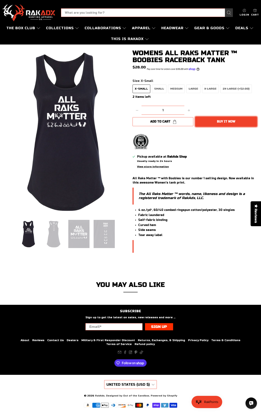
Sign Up (159, 327)
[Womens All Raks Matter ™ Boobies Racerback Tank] (65, 132)
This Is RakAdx (127, 39)
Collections (60, 28)
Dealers (73, 340)
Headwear (172, 28)
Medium (176, 88)
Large (193, 88)
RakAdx (99, 395)
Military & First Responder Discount (108, 340)
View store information (153, 166)
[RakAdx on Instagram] (130, 353)
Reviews (38, 340)
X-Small (141, 88)
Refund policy (145, 344)
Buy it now (226, 121)
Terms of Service (119, 344)
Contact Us (55, 340)
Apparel (141, 28)
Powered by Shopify (164, 395)
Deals (241, 28)
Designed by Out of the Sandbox (127, 395)
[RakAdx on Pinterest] (136, 353)
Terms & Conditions (225, 340)
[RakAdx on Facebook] (125, 353)
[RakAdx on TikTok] (141, 353)
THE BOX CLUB (20, 28)
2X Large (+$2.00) (236, 88)
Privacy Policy (198, 340)
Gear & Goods (209, 28)
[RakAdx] (28, 12)
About (25, 340)
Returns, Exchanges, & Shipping (161, 340)
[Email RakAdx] (119, 353)
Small (159, 88)
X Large (210, 88)
